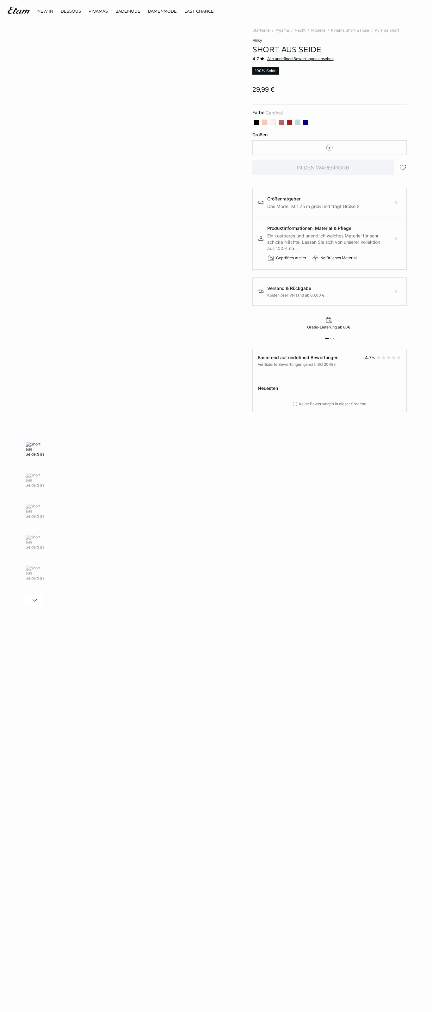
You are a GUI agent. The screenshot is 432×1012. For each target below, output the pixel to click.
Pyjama (282, 30)
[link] (45, 11)
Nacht (300, 30)
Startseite (261, 30)
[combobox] (329, 147)
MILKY (257, 40)
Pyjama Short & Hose (350, 30)
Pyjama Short (387, 30)
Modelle (318, 30)
